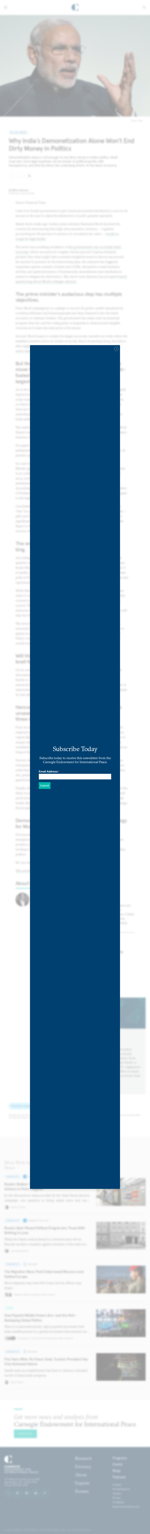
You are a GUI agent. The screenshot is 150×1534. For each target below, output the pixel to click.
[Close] (116, 349)
